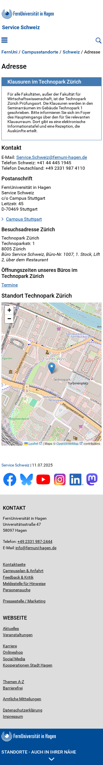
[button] (51, 368)
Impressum (13, 716)
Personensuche (16, 590)
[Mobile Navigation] (4, 40)
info (18, 547)
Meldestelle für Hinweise (24, 583)
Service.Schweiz (32, 157)
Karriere (10, 646)
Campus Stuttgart (24, 219)
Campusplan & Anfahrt (23, 570)
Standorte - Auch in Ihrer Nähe (38, 752)
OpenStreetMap (67, 443)
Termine (9, 285)
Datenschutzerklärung (22, 710)
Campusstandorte (40, 52)
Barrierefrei (13, 688)
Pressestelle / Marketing (24, 601)
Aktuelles (11, 628)
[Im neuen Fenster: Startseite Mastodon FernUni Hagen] (93, 485)
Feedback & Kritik (18, 577)
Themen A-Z (13, 681)
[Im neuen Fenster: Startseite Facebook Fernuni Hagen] (10, 485)
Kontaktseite (14, 564)
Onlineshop (13, 652)
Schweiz (71, 52)
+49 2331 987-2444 (34, 541)
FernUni (9, 52)
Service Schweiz (21, 27)
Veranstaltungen (18, 634)
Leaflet (33, 443)
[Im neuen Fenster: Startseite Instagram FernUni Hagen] (60, 485)
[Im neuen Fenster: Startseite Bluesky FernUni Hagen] (26, 485)
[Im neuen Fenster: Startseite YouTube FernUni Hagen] (43, 485)
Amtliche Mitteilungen (22, 699)
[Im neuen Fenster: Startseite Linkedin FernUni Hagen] (76, 485)
